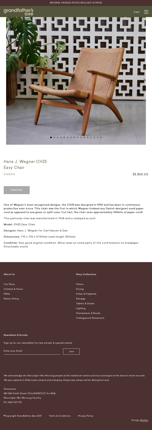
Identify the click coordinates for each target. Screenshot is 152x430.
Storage (80, 299)
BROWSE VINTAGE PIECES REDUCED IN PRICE (76, 3)
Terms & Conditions (60, 416)
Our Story (9, 284)
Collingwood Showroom (90, 318)
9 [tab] (78, 137)
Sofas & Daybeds (86, 294)
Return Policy (11, 299)
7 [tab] (71, 137)
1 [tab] (51, 137)
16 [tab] (101, 137)
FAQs (7, 294)
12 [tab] (88, 137)
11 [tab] (84, 137)
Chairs (80, 284)
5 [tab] (64, 137)
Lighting (80, 308)
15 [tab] (98, 137)
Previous (7, 80)
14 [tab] (94, 137)
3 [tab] (58, 137)
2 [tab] (54, 137)
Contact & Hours (13, 289)
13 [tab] (91, 137)
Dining (80, 289)
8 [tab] (74, 137)
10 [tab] (81, 137)
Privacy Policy (85, 416)
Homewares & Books (88, 313)
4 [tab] (61, 137)
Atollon (144, 420)
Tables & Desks (85, 303)
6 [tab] (68, 137)
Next (144, 80)
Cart (137, 12)
